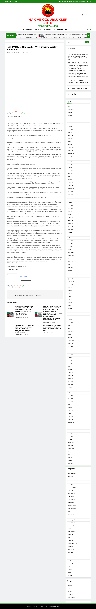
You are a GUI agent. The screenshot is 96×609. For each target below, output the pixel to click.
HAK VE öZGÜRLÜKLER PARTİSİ (48, 21)
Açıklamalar (63, 1)
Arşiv (89, 1)
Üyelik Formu (83, 1)
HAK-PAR (70, 1)
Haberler (76, 1)
